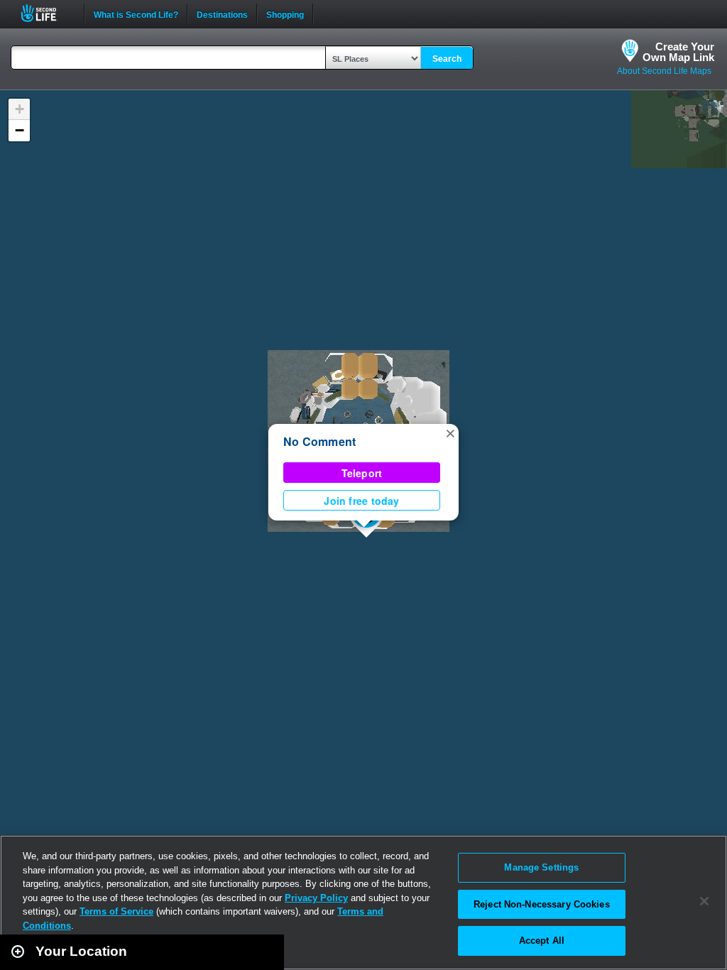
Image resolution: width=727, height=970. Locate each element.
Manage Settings (541, 867)
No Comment (319, 441)
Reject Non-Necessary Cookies (542, 904)
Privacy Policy (316, 898)
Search (446, 59)
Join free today (361, 501)
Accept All (541, 940)
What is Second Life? (136, 13)
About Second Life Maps (664, 71)
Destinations (222, 13)
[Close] (704, 901)
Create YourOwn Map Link (678, 51)
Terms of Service (116, 911)
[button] (450, 432)
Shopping (285, 13)
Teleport (362, 473)
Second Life (46, 13)
